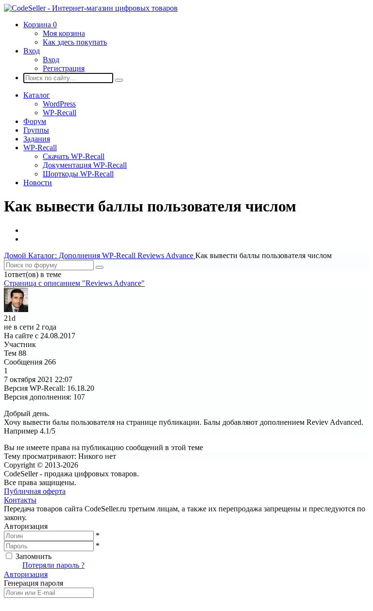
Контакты (20, 500)
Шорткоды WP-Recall (78, 174)
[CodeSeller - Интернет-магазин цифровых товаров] (91, 8)
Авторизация (26, 574)
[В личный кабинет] (16, 309)
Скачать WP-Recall (73, 156)
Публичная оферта (35, 491)
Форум (34, 121)
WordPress (59, 104)
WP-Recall (59, 112)
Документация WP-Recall (85, 165)
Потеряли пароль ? (53, 565)
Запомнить (33, 556)
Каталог (36, 95)
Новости (37, 182)
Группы (36, 130)
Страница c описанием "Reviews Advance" (74, 283)
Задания (36, 139)
